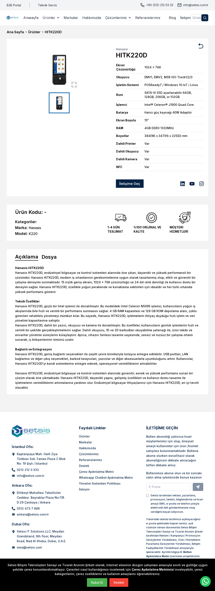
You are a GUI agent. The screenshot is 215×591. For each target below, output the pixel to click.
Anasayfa (30, 18)
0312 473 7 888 (28, 508)
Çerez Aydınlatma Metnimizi (153, 569)
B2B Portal (14, 5)
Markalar (71, 18)
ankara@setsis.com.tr (33, 514)
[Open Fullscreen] (74, 84)
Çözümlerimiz (116, 18)
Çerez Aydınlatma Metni (96, 471)
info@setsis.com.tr (195, 5)
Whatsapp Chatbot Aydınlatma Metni (106, 477)
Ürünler (49, 18)
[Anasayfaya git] (13, 18)
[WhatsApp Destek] (205, 581)
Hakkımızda (91, 18)
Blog (172, 18)
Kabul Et (97, 582)
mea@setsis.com (29, 547)
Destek (84, 466)
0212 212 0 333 (28, 470)
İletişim (185, 18)
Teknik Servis (47, 5)
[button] (59, 69)
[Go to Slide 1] (59, 102)
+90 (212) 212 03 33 (159, 5)
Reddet (119, 582)
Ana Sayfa (15, 32)
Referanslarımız (147, 18)
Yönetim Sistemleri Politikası (100, 483)
